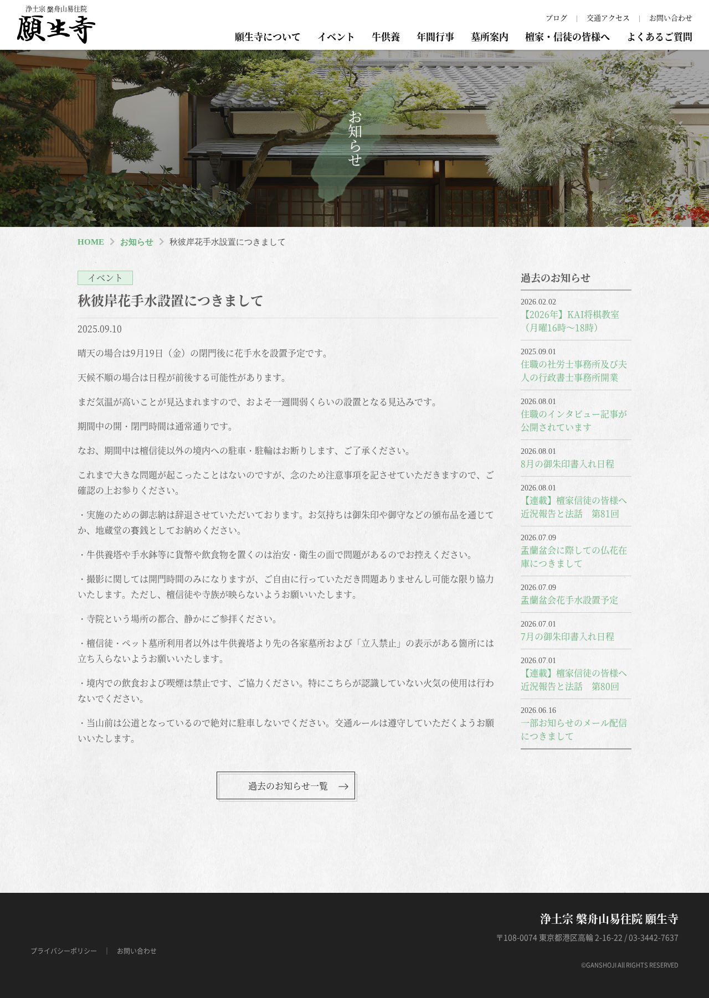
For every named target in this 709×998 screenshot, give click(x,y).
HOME (91, 241)
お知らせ (136, 241)
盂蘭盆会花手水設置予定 (569, 599)
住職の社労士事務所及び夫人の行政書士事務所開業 (574, 371)
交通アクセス (608, 17)
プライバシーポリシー (63, 951)
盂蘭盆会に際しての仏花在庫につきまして (574, 557)
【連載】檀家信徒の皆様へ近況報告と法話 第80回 (574, 679)
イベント (336, 36)
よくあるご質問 (659, 36)
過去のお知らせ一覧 (288, 785)
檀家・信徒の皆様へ (567, 36)
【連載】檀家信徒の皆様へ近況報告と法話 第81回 (574, 507)
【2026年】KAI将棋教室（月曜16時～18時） (570, 321)
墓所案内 (489, 36)
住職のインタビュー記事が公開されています (574, 420)
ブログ (556, 17)
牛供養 (386, 36)
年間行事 (435, 36)
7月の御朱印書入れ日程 (567, 636)
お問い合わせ (670, 17)
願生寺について (268, 36)
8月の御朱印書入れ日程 (567, 463)
